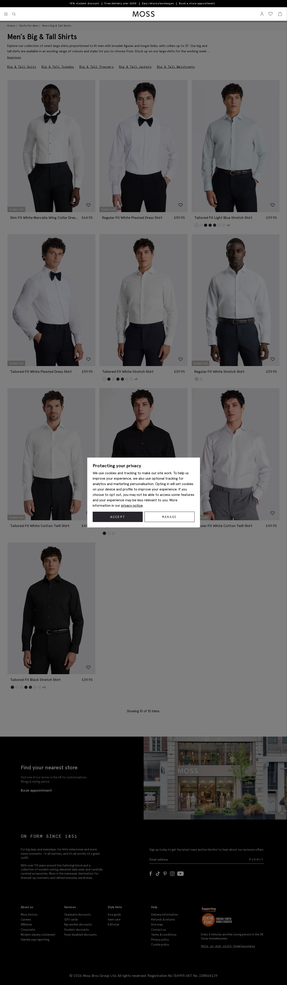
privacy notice (132, 505)
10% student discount (84, 3)
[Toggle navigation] (6, 14)
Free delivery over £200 (120, 3)
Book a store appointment (197, 3)
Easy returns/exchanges (158, 3)
